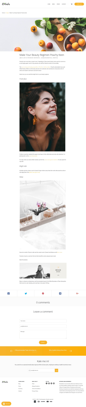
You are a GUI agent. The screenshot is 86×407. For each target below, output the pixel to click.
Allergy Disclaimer (36, 386)
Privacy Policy (35, 391)
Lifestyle (7, 12)
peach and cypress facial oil (51, 159)
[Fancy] (60, 293)
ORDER (58, 4)
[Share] (8, 293)
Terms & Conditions (36, 388)
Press (19, 386)
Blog (19, 383)
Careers (20, 391)
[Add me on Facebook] (46, 383)
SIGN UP (79, 4)
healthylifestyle (47, 57)
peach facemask (33, 156)
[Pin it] (43, 293)
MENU (53, 4)
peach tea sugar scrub (34, 172)
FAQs (33, 383)
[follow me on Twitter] (51, 383)
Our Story (20, 388)
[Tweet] (25, 293)
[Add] (77, 293)
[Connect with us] (54, 383)
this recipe (59, 252)
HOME (49, 4)
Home (3, 12)
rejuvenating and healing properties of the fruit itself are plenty (36, 67)
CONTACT (64, 4)
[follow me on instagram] (49, 383)
